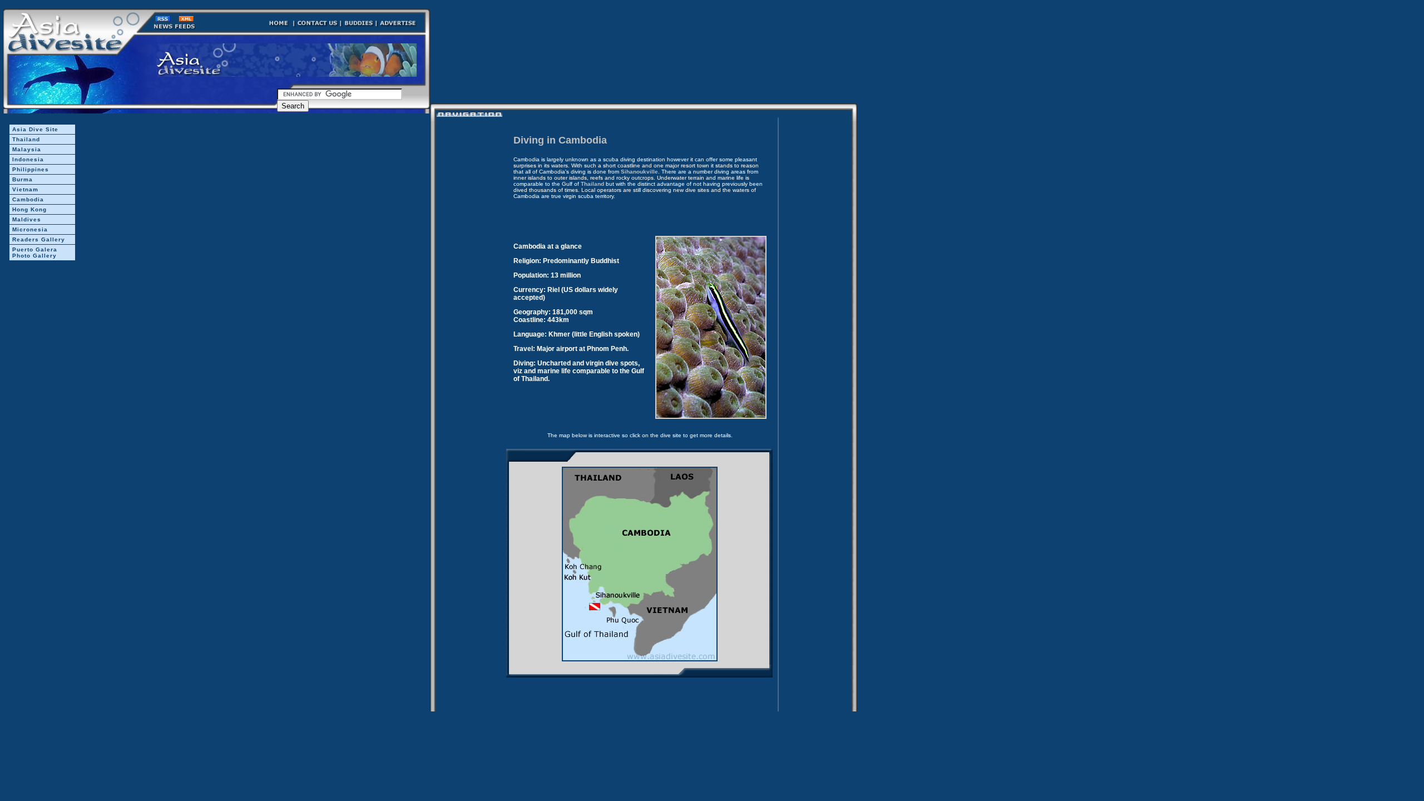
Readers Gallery (38, 239)
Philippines (30, 169)
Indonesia (28, 159)
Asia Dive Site (35, 129)
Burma (22, 179)
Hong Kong (29, 209)
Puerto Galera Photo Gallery (34, 252)
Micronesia (30, 229)
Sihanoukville (639, 172)
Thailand (26, 139)
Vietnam (25, 189)
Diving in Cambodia (560, 140)
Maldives (26, 219)
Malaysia (26, 149)
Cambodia (28, 199)
